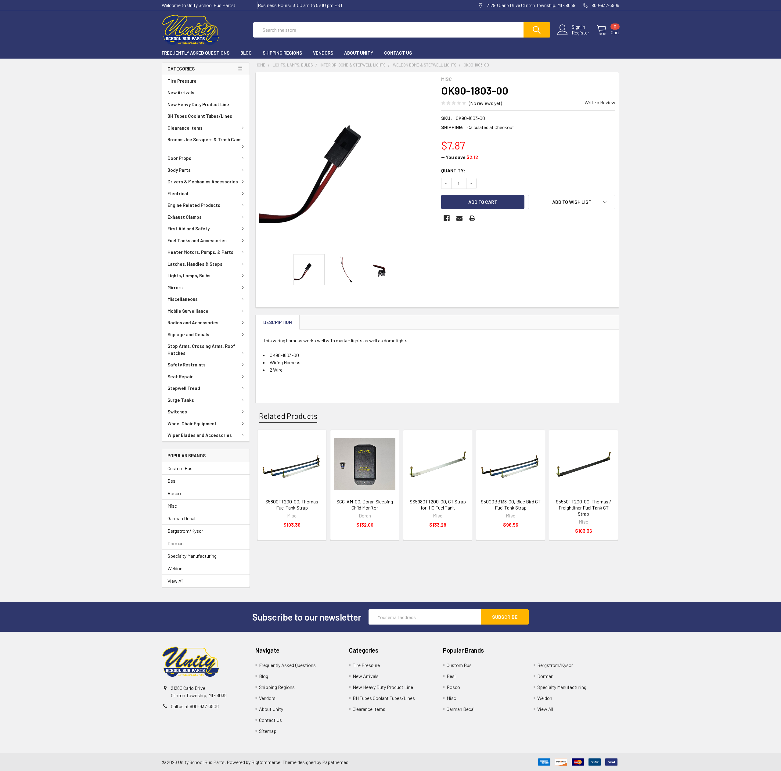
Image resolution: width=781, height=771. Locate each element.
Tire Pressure (181, 81)
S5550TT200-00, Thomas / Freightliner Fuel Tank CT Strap (583, 508)
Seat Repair (180, 376)
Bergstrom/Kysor (185, 531)
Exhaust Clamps (184, 217)
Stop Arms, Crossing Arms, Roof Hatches (201, 349)
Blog (246, 53)
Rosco (174, 493)
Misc (172, 506)
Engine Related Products (193, 205)
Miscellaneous (182, 299)
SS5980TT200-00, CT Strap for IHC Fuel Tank (438, 504)
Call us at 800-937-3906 (195, 706)
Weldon (174, 568)
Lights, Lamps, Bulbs (189, 275)
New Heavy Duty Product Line (198, 104)
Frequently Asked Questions (195, 53)
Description (277, 322)
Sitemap (267, 731)
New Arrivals (180, 92)
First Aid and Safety (188, 228)
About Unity (358, 53)
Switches (177, 411)
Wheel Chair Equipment (192, 423)
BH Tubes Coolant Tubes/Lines (199, 116)
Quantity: (453, 170)
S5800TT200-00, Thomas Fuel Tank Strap (291, 504)
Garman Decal (181, 518)
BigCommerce (265, 762)
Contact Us (398, 53)
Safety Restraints (186, 364)
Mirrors (175, 287)
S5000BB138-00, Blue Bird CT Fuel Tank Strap (511, 504)
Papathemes (335, 762)
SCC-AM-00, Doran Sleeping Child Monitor (365, 504)
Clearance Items (185, 128)
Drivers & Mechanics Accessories (202, 181)
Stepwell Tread (183, 388)
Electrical (177, 193)
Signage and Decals (188, 334)
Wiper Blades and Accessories (199, 435)
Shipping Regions (282, 53)
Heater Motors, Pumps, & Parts (200, 252)
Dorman (175, 543)
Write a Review (600, 102)
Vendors (323, 53)
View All (175, 581)
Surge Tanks (180, 400)
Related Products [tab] (288, 415)
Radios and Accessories (192, 322)
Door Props (179, 158)
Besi (172, 481)
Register (580, 32)
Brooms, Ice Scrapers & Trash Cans (204, 139)
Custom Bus (180, 468)
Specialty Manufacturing (192, 556)
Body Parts (179, 170)
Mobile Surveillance (187, 311)
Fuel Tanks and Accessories (197, 240)
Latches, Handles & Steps (194, 264)
